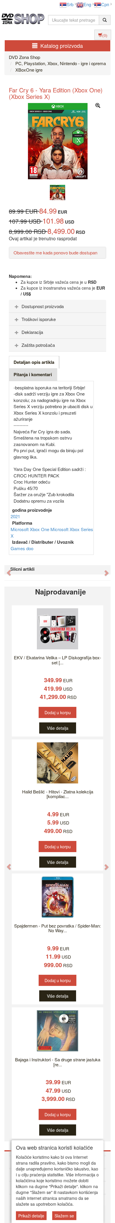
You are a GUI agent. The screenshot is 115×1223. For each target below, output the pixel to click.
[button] (6, 570)
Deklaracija (32, 332)
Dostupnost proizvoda (43, 306)
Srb (70, 4)
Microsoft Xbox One (30, 529)
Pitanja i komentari (33, 374)
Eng (87, 4)
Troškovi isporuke (39, 319)
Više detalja (57, 728)
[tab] (57, 306)
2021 (15, 516)
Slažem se (64, 1216)
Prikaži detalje (31, 1216)
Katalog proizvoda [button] (61, 45)
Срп (105, 4)
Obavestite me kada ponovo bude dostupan (55, 252)
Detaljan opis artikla (34, 362)
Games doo (22, 548)
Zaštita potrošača (38, 345)
